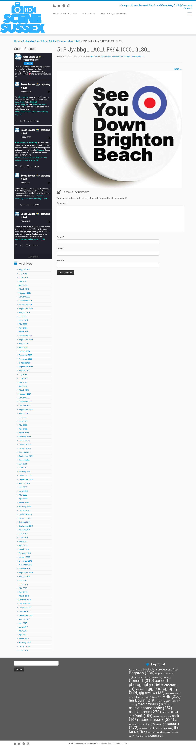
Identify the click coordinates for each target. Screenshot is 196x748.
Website (60, 260)
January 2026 (24, 297)
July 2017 (23, 623)
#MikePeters (20, 239)
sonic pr (149, 724)
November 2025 (25, 305)
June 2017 (23, 627)
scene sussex (156, 719)
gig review (152, 693)
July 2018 (23, 580)
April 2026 (23, 285)
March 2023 (24, 390)
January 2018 (24, 604)
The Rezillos (153, 732)
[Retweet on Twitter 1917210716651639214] (22, 246)
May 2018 (23, 588)
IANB (171, 696)
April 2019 (23, 545)
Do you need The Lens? (65, 13)
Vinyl (132, 736)
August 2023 (24, 371)
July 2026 (23, 273)
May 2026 (23, 281)
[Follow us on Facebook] (64, 6)
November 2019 (25, 518)
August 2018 (24, 576)
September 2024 (26, 339)
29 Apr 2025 (25, 221)
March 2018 (24, 596)
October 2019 (24, 522)
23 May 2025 (26, 92)
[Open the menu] (189, 14)
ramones (157, 717)
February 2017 (25, 642)
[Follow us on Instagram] (69, 6)
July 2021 (23, 464)
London (133, 705)
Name (60, 237)
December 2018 (25, 561)
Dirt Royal (141, 689)
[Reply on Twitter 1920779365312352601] (16, 205)
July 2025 (23, 316)
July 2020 (23, 487)
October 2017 (24, 611)
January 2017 (24, 646)
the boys (143, 728)
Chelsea (167, 678)
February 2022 (25, 437)
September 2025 (26, 308)
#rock (22, 102)
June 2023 (23, 378)
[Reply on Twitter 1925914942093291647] (16, 121)
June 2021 (23, 468)
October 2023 (24, 363)
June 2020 (23, 491)
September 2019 (26, 526)
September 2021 (26, 456)
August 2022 (24, 413)
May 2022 (23, 425)
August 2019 (24, 530)
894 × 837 (94, 56)
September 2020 (26, 479)
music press (145, 711)
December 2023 (25, 355)
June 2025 (23, 320)
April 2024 (23, 347)
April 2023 (23, 386)
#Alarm (37, 239)
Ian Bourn (142, 700)
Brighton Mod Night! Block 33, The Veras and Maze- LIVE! (51, 41)
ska (139, 724)
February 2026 (25, 293)
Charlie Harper (154, 678)
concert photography (148, 682)
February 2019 (25, 553)
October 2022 (24, 405)
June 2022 (23, 421)
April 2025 (23, 328)
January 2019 (24, 557)
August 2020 (24, 483)
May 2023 (23, 382)
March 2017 (24, 639)
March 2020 (24, 503)
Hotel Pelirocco (153, 697)
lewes (159, 701)
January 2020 (24, 510)
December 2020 (25, 475)
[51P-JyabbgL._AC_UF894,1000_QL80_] (119, 129)
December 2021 (25, 444)
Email (60, 249)
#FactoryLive (23, 97)
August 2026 (24, 270)
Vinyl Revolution (143, 736)
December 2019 (25, 514)
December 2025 (25, 301)
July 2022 (23, 417)
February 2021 (25, 472)
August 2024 (24, 343)
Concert (141, 680)
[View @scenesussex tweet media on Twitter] (20, 114)
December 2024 (25, 336)
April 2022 (23, 429)
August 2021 (24, 460)
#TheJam (40, 150)
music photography (150, 708)
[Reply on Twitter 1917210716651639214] (16, 246)
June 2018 (23, 584)
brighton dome (137, 677)
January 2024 (24, 351)
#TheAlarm (29, 239)
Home (17, 41)
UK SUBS (173, 732)
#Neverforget (37, 199)
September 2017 (26, 615)
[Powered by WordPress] (97, 743)
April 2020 (23, 499)
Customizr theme (120, 744)
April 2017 (23, 635)
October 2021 (24, 452)
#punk (17, 102)
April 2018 (23, 592)
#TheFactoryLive (21, 143)
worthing (156, 735)
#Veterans (27, 199)
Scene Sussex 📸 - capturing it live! (35, 86)
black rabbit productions (160, 669)
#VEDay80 (40, 196)
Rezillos (166, 716)
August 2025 (24, 312)
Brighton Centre (164, 673)
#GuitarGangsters (22, 105)
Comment (62, 203)
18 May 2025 (26, 137)
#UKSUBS (33, 102)
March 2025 (24, 332)
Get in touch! (89, 13)
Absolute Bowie (135, 670)
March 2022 (24, 433)
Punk (143, 716)
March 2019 (24, 549)
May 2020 (23, 495)
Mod (170, 705)
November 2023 (25, 359)
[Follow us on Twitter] (60, 6)
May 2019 (23, 541)
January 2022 (24, 440)
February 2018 (25, 600)
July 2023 (23, 374)
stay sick (160, 724)
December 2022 (25, 402)
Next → (178, 69)
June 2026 (23, 277)
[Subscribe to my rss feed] (55, 6)
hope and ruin (136, 697)
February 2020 (25, 506)
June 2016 (23, 650)
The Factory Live (160, 728)
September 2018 (26, 573)
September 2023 (26, 367)
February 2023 (25, 394)
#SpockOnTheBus (40, 105)
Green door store (173, 693)
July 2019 (23, 534)
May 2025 (23, 324)
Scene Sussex (80, 744)
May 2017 (23, 631)
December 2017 (25, 607)
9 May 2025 (25, 183)
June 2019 (23, 538)
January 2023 (24, 398)
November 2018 (25, 565)
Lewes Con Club (172, 701)
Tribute (164, 732)
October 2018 (24, 569)
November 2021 (25, 448)
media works (152, 704)
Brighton (142, 673)
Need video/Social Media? (114, 13)
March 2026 (24, 289)
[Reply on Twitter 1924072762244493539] (16, 167)
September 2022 (26, 409)
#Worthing (33, 143)
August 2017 (24, 619)
